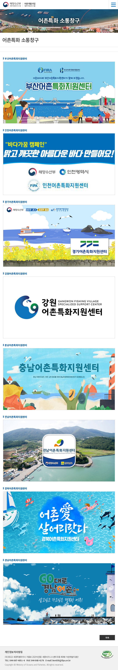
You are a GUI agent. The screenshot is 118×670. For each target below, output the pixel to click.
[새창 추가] (59, 122)
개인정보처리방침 (14, 651)
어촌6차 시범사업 (16, 26)
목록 (107, 637)
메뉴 (113, 4)
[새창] (107, 657)
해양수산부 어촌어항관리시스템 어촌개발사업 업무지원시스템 (60, 4)
